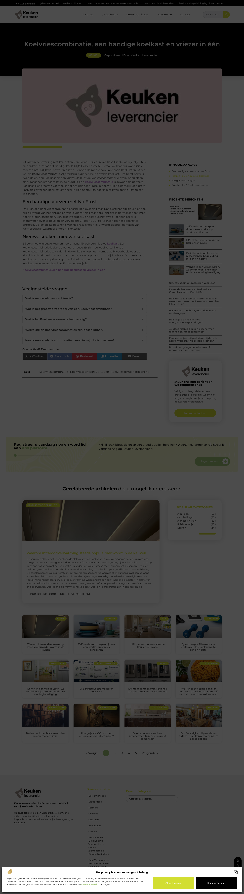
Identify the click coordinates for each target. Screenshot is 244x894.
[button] (235, 872)
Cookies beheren (216, 883)
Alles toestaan (173, 883)
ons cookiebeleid (89, 884)
